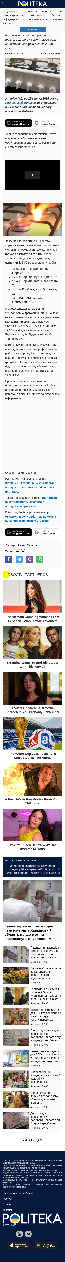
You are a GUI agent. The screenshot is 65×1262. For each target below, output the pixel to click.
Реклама (7, 1204)
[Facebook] (8, 559)
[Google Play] (45, 1245)
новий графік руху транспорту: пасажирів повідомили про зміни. (31, 502)
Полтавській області (20, 102)
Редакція (7, 1198)
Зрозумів (32, 29)
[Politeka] (32, 4)
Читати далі (33, 1140)
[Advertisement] (32, 434)
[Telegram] (19, 559)
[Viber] (29, 559)
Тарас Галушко (28, 545)
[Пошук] (4, 3)
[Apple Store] (18, 1245)
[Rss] (19, 1234)
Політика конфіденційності (18, 1193)
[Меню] (61, 3)
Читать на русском (49, 53)
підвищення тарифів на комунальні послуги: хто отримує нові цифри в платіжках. (29, 487)
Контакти (8, 1209)
